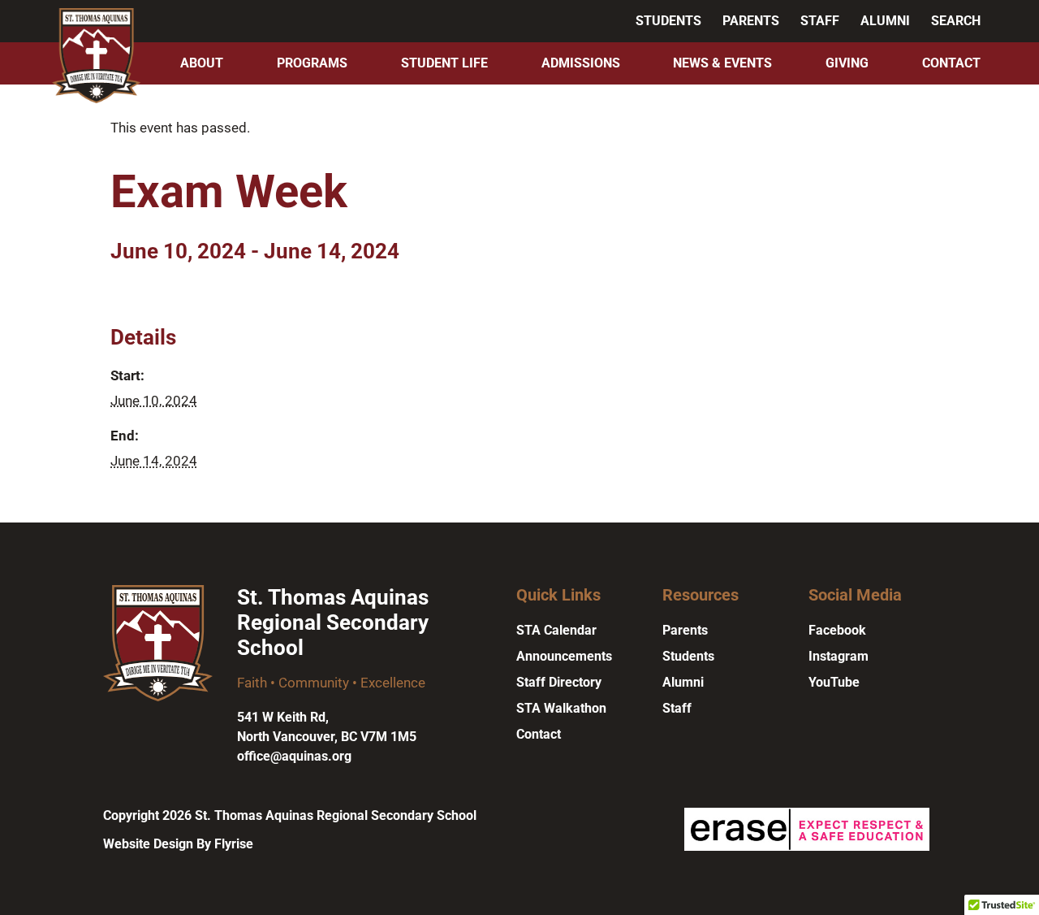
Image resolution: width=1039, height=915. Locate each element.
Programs (312, 63)
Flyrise (233, 844)
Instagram (838, 656)
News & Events (722, 63)
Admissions (580, 63)
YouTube (834, 682)
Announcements (564, 656)
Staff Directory (558, 682)
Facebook (837, 630)
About (201, 63)
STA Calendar (556, 630)
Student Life (444, 63)
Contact (951, 63)
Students (668, 20)
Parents (750, 20)
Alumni (885, 20)
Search (956, 20)
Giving (847, 63)
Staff (819, 20)
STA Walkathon (561, 708)
